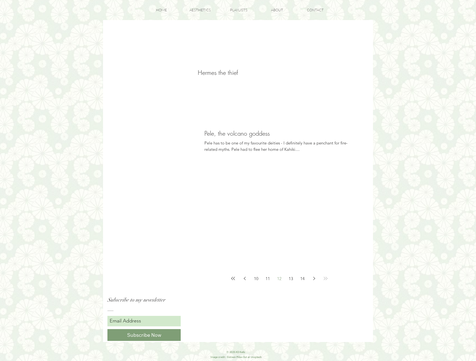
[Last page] (326, 278)
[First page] (233, 278)
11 (268, 278)
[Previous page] (245, 278)
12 (279, 278)
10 (256, 278)
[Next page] (314, 278)
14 (302, 278)
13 (291, 278)
